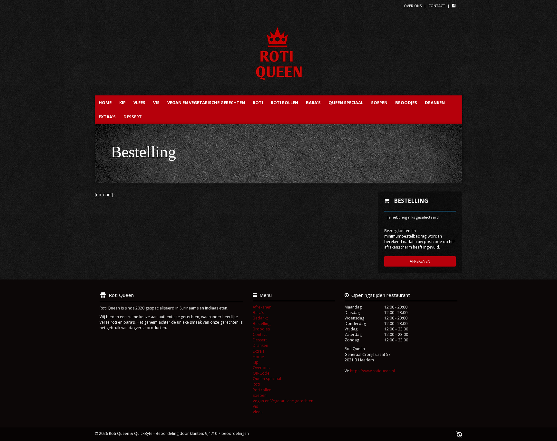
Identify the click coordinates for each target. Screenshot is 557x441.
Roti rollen (284, 102)
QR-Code (261, 373)
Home (105, 102)
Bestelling (261, 323)
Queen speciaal (345, 102)
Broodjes (406, 102)
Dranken (435, 102)
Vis (156, 102)
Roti (258, 102)
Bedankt (260, 318)
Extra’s (107, 117)
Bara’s (313, 102)
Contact (436, 5)
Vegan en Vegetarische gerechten (206, 102)
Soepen (379, 102)
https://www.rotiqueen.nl (372, 371)
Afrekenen (420, 261)
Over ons (413, 5)
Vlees (139, 102)
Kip (122, 102)
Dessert (132, 117)
